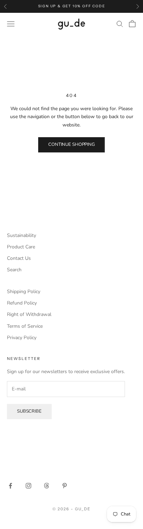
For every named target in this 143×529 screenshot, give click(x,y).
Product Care (21, 247)
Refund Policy (22, 303)
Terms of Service (25, 326)
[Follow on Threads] (46, 485)
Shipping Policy (23, 291)
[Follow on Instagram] (28, 485)
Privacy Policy (21, 337)
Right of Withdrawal (29, 314)
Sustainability (21, 235)
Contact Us (19, 258)
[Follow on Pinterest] (64, 485)
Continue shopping (71, 144)
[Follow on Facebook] (10, 485)
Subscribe (29, 411)
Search (14, 269)
